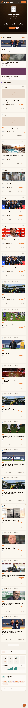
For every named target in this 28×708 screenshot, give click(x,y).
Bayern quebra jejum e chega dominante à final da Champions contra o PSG (13, 493)
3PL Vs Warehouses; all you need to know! (12, 128)
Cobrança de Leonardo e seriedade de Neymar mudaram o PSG (13, 352)
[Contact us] (24, 705)
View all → (24, 37)
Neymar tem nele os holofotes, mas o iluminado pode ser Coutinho (13, 212)
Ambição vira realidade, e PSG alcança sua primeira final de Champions (12, 632)
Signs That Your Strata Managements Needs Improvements (12, 156)
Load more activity (14, 645)
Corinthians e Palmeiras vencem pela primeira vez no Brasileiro (13, 437)
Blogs (24, 32)
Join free (24, 2)
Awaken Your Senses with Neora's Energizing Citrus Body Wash (13, 101)
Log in (18, 2)
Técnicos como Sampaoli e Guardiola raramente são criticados (13, 576)
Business (4, 154)
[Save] (23, 108)
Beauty (3, 99)
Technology (4, 182)
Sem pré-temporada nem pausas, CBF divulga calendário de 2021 (13, 380)
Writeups (11, 32)
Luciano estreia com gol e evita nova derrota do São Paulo (13, 324)
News (3, 127)
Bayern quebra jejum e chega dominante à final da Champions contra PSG (13, 408)
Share (19, 108)
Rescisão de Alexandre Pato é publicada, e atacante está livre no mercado (12, 240)
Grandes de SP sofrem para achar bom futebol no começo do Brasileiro (13, 604)
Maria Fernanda (7, 104)
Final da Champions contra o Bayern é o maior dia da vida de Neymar (13, 465)
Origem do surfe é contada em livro (10, 520)
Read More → (21, 104)
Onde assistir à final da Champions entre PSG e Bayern (13, 296)
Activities (4, 32)
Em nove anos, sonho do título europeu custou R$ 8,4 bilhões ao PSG (13, 268)
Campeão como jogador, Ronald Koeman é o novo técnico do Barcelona (12, 547)
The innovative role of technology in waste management (12, 184)
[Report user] (17, 28)
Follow (12, 27)
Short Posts (18, 32)
